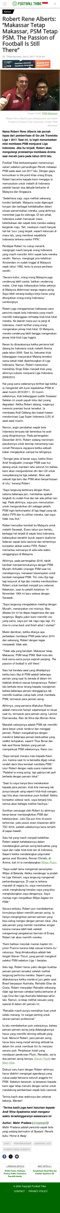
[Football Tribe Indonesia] (30, 3)
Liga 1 (7, 1143)
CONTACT (19, 1191)
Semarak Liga (42, 1143)
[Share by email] (17, 1156)
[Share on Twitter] (11, 1156)
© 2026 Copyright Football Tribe (29, 1186)
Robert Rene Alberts (17, 1149)
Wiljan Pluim (48, 862)
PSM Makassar (50, 113)
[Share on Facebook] (4, 1156)
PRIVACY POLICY (38, 1191)
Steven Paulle (42, 1058)
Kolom (7, 11)
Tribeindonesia (13, 56)
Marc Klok (8, 1063)
